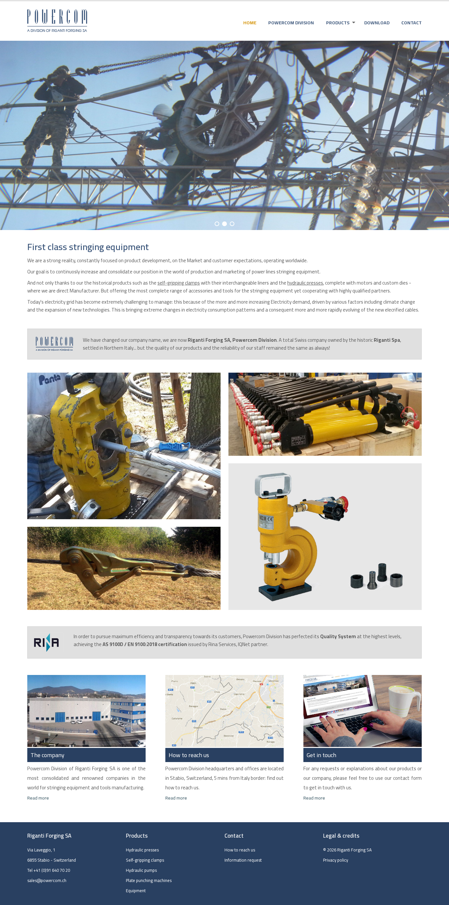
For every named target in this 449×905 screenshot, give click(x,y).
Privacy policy (335, 860)
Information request (243, 860)
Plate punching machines (149, 880)
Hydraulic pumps (141, 870)
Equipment (136, 890)
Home (249, 22)
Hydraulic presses (142, 850)
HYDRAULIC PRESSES (329, 75)
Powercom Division (291, 22)
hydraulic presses (305, 283)
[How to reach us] (224, 745)
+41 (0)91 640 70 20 (52, 870)
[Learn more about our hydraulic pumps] (325, 414)
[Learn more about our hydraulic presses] (124, 446)
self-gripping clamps (178, 283)
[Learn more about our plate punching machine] (325, 536)
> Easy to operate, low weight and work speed (338, 92)
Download (377, 22)
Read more (38, 798)
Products (337, 22)
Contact (411, 22)
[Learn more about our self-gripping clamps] (124, 568)
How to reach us (240, 850)
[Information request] (362, 745)
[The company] (86, 745)
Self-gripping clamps (145, 860)
